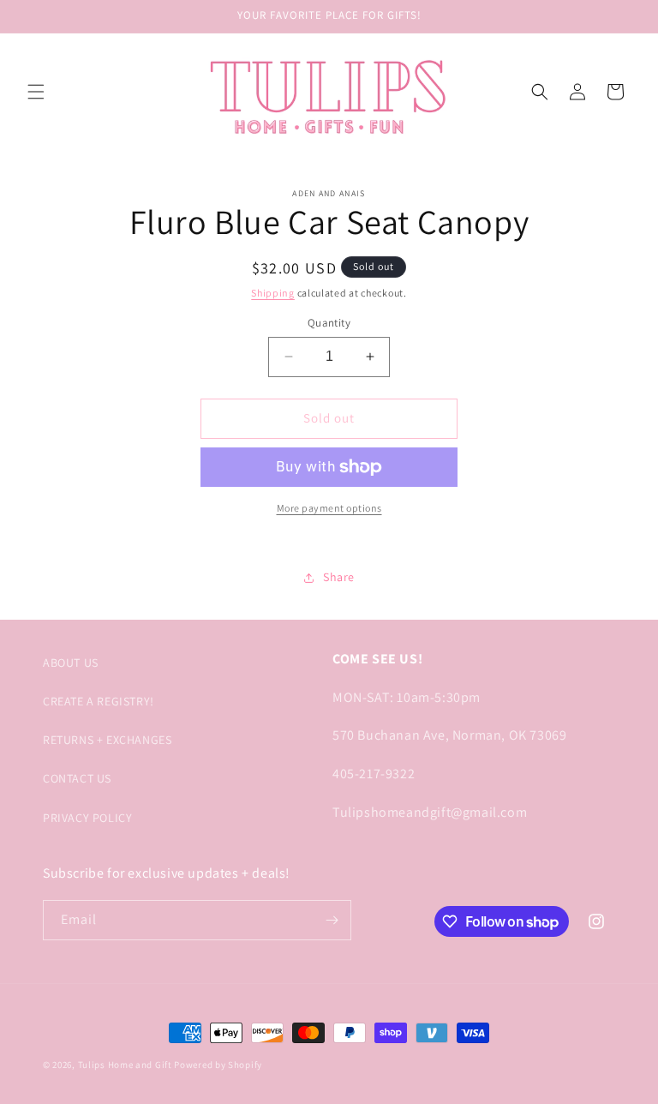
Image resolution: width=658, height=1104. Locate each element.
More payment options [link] (329, 507)
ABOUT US (71, 662)
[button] (36, 92)
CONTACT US (77, 778)
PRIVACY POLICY (87, 817)
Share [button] (339, 577)
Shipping (273, 292)
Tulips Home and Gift (125, 1065)
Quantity (329, 322)
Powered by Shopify (218, 1065)
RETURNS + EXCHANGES (107, 739)
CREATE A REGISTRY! (98, 701)
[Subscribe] (331, 920)
